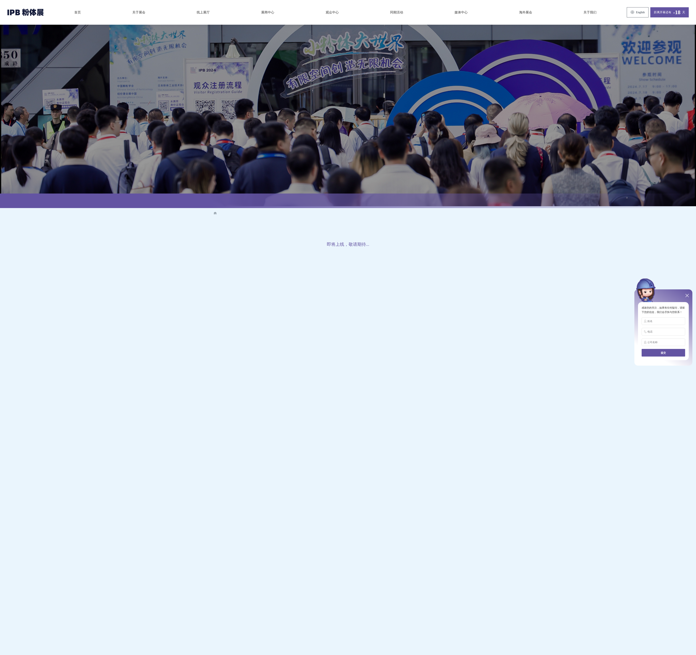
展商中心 (267, 12)
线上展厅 (203, 12)
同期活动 (396, 12)
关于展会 (138, 12)
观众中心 (332, 12)
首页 (77, 12)
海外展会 (525, 12)
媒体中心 (461, 12)
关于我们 (589, 12)
